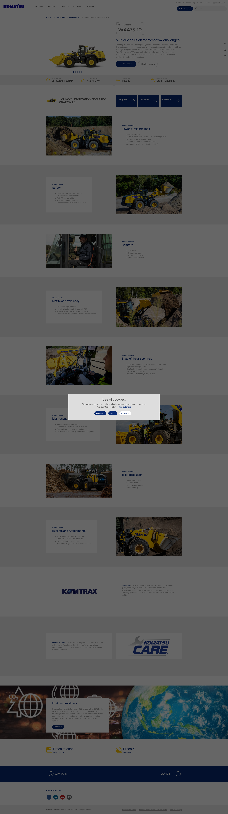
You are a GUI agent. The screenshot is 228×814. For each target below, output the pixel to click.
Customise (125, 413)
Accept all (100, 413)
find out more (125, 407)
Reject (112, 413)
